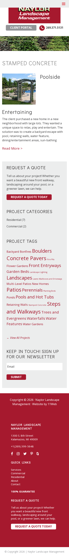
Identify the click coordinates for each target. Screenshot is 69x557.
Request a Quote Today (29, 197)
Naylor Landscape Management (34, 12)
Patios (14, 289)
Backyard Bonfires (19, 252)
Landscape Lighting (38, 272)
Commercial (14, 226)
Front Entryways (45, 265)
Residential (14, 220)
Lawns (35, 279)
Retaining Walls (17, 305)
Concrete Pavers (26, 258)
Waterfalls (36, 318)
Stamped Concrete (37, 305)
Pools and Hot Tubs (35, 297)
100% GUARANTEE (23, 491)
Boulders (42, 251)
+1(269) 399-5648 (22, 446)
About (14, 480)
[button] (63, 4)
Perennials (32, 290)
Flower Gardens (17, 266)
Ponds (11, 297)
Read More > (12, 148)
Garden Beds (18, 271)
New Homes (40, 284)
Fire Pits (50, 259)
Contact (15, 484)
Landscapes (19, 277)
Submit (16, 377)
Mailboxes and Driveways (50, 279)
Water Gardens (33, 324)
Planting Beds (49, 291)
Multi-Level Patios (19, 284)
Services (16, 469)
